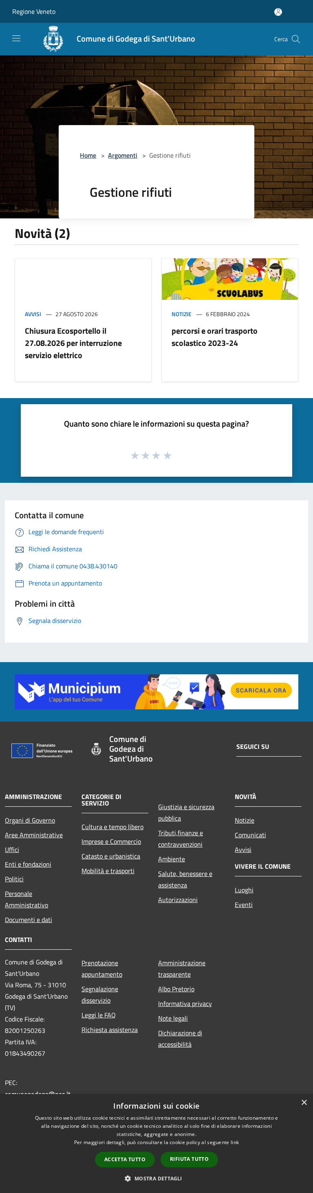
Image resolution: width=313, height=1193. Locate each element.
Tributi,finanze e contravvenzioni (180, 838)
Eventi (244, 904)
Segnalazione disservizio (100, 994)
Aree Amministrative (34, 835)
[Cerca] (296, 39)
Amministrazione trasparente (181, 968)
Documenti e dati (28, 919)
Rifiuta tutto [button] (189, 1159)
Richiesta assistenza (110, 1030)
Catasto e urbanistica (111, 856)
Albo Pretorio (176, 989)
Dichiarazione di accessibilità (180, 1038)
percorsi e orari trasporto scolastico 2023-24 (215, 336)
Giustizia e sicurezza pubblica (186, 812)
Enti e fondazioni (28, 864)
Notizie (182, 314)
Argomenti (122, 155)
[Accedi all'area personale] (278, 12)
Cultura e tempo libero (112, 827)
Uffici (12, 849)
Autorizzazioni (178, 900)
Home (88, 155)
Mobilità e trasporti (108, 871)
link (235, 1142)
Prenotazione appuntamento (102, 968)
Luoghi (244, 890)
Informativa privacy (185, 1003)
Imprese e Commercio (111, 841)
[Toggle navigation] (16, 38)
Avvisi (33, 314)
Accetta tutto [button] (124, 1159)
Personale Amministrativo (26, 899)
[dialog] (156, 1143)
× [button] (304, 1103)
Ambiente (171, 859)
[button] (156, 1178)
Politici (14, 879)
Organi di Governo (30, 820)
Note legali (173, 1018)
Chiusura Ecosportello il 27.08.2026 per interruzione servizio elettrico (73, 342)
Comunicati (250, 835)
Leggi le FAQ (99, 1015)
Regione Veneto (33, 11)
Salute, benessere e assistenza (185, 879)
